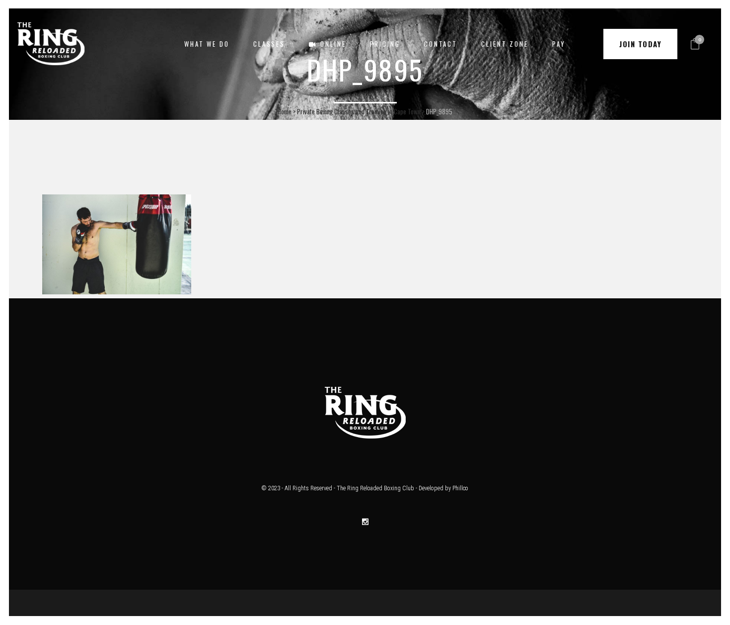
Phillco (460, 488)
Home (285, 111)
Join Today (640, 43)
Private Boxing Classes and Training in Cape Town (359, 111)
